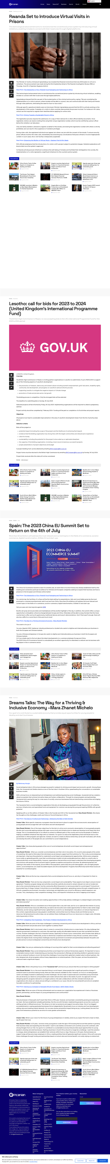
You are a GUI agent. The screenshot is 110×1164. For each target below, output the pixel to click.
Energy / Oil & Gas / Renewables (36, 1128)
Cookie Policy (33, 1161)
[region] (55, 1159)
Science (46, 1135)
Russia (46, 1132)
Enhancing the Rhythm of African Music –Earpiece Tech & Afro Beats (46, 140)
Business (63, 4)
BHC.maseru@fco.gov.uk (58, 449)
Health (46, 1104)
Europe (35, 1142)
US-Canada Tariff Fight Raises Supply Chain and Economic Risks (90, 664)
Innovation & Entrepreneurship (49, 1109)
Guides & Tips (48, 1100)
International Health (48, 1114)
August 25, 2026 (24, 179)
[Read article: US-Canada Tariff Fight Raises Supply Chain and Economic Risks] (77, 665)
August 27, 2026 (56, 170)
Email (81, 1097)
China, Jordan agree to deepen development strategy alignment (58, 675)
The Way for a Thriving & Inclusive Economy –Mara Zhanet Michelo (45, 621)
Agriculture (36, 1097)
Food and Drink (48, 1097)
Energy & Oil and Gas (37, 1134)
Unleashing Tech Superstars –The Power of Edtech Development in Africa (48, 920)
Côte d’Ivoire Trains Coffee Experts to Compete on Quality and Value (28, 165)
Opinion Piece (48, 1126)
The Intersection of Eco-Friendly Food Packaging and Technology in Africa (48, 90)
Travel (46, 1144)
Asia (19, 520)
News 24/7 (56, 4)
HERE (44, 607)
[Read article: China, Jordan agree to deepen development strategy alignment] (45, 676)
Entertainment (37, 1138)
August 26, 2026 (87, 168)
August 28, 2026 (87, 659)
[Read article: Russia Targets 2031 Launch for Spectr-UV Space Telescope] (77, 187)
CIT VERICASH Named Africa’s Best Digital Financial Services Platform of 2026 (60, 176)
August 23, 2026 (25, 190)
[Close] (108, 1156)
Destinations (36, 1121)
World (77, 4)
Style (45, 1139)
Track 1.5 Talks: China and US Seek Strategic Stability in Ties (91, 655)
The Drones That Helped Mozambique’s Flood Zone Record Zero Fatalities (28, 176)
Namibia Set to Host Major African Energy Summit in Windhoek (91, 471)
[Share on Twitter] (11, 87)
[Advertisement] (55, 292)
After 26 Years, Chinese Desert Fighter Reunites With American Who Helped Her (91, 675)
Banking (35, 1103)
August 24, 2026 (56, 179)
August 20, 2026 (87, 190)
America (35, 1099)
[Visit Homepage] (17, 4)
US (45, 1146)
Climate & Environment (36, 1114)
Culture (35, 1118)
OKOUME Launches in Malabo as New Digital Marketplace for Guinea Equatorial (28, 187)
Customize (80, 1160)
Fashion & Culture (35, 1145)
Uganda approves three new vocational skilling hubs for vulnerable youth (91, 165)
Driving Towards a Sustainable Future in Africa (39, 115)
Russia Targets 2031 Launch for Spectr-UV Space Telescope (91, 187)
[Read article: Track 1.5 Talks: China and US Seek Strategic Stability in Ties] (77, 656)
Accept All (103, 1160)
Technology (47, 1141)
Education (35, 1124)
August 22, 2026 (56, 192)
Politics (46, 1130)
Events (84, 4)
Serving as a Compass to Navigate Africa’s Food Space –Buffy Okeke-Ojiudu (49, 987)
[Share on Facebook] (11, 83)
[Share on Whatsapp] (11, 91)
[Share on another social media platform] (11, 96)
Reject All (91, 1160)
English (92, 1)
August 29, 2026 (25, 168)
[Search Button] (100, 4)
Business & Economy (36, 1109)
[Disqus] (55, 219)
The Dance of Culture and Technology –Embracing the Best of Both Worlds (48, 819)
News (48, 4)
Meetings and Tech (17, 11)
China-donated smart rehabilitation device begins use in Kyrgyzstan (28, 655)
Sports (71, 4)
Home (42, 4)
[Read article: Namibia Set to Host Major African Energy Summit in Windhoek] (77, 472)
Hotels (46, 1106)
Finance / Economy (35, 1150)
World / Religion (48, 1150)
